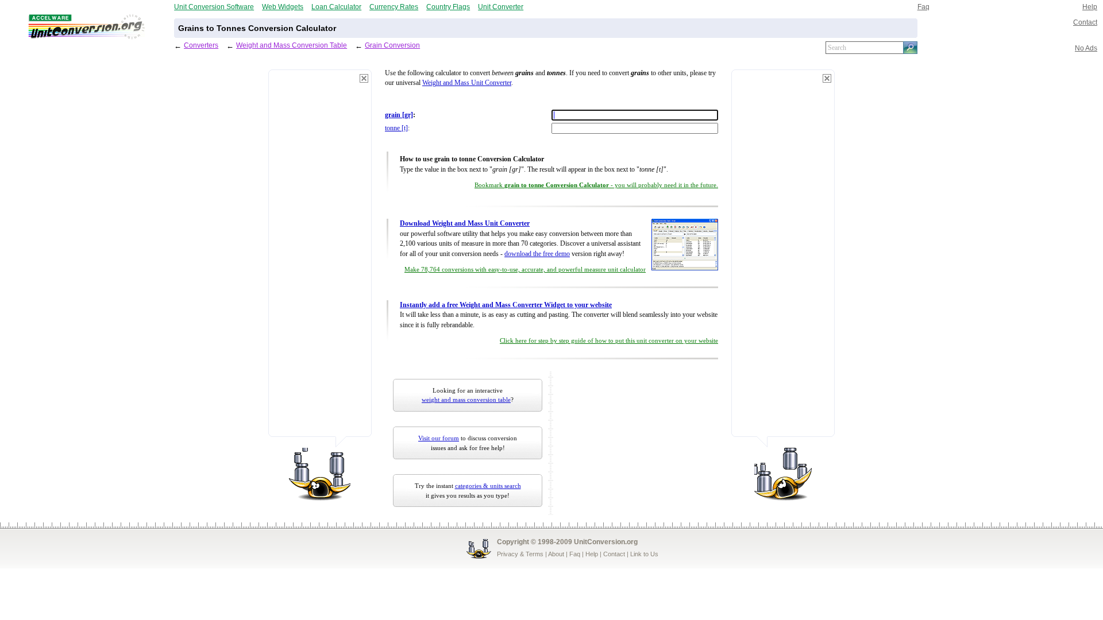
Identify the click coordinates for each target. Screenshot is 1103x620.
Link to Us (644, 554)
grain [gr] (399, 115)
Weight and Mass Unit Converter (466, 83)
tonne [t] (396, 128)
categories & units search (488, 485)
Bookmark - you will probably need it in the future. (596, 185)
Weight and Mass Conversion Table (291, 45)
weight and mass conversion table (466, 399)
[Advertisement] (320, 258)
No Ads (1086, 48)
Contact (1085, 22)
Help (1089, 6)
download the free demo (537, 254)
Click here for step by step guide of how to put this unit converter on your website (609, 341)
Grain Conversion (392, 45)
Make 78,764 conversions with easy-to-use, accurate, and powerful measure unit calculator (525, 269)
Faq (923, 6)
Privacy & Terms (520, 554)
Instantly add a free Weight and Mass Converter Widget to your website (506, 305)
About (556, 554)
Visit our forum (438, 438)
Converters (201, 45)
